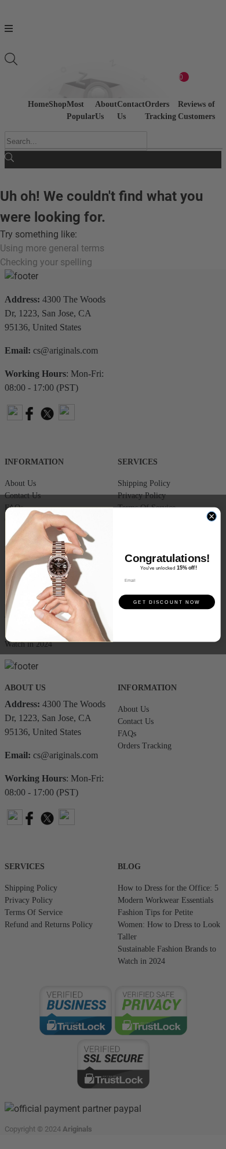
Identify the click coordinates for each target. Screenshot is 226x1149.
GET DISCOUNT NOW (167, 601)
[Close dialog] (211, 516)
